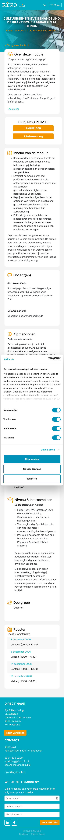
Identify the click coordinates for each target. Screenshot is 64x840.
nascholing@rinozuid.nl (17, 764)
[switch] (56, 419)
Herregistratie (12, 724)
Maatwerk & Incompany (17, 717)
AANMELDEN (33, 128)
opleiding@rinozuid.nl (16, 761)
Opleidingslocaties (14, 772)
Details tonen (48, 449)
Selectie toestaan (32, 469)
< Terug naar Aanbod (17, 45)
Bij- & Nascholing (14, 710)
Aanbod (19, 30)
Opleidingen (11, 713)
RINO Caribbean (15, 732)
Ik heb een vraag (33, 136)
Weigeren (32, 478)
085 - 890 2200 (13, 757)
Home (9, 30)
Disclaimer (24, 834)
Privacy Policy (38, 834)
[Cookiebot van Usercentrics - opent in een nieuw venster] (48, 359)
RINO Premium (12, 720)
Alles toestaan (32, 459)
